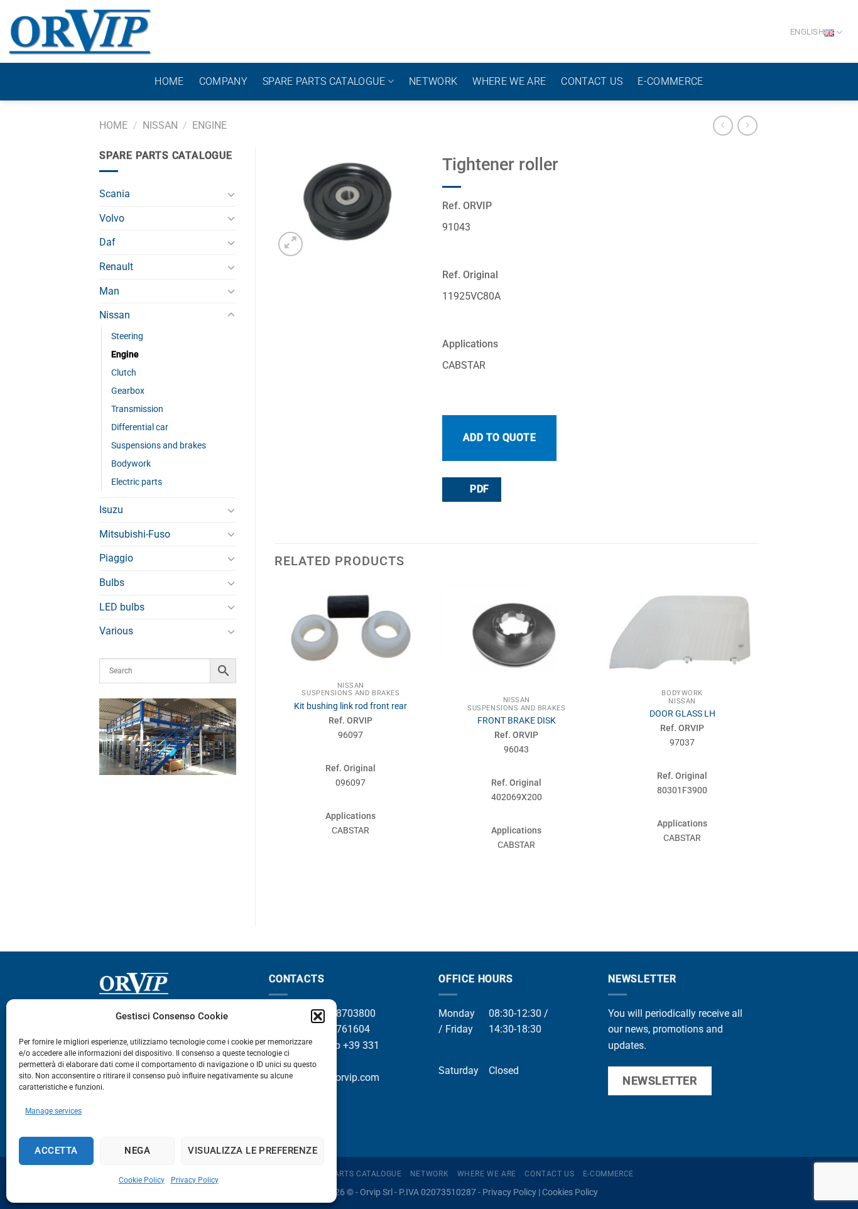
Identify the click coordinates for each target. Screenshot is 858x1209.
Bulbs (111, 582)
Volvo (111, 218)
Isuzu (111, 510)
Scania (114, 194)
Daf (107, 242)
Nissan (160, 125)
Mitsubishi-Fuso (134, 534)
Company (223, 81)
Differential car (139, 427)
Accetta (56, 1150)
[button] (318, 1016)
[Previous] (275, 744)
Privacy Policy (195, 1180)
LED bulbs (121, 607)
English (807, 31)
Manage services (53, 1111)
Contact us (591, 81)
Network (433, 81)
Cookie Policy (142, 1180)
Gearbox (127, 391)
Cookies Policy (570, 1192)
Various (116, 631)
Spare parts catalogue (324, 81)
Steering (127, 336)
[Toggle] (231, 194)
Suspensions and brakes (158, 445)
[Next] (758, 744)
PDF (478, 489)
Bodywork (131, 463)
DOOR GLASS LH (682, 713)
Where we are (509, 81)
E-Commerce (670, 81)
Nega (137, 1150)
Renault (116, 267)
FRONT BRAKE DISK (516, 720)
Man (109, 291)
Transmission (137, 409)
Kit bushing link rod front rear (350, 706)
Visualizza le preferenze (252, 1150)
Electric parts (136, 482)
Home (169, 81)
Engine (209, 125)
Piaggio (116, 558)
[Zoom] (290, 244)
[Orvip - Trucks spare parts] (80, 31)
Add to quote (499, 437)
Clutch (123, 372)
